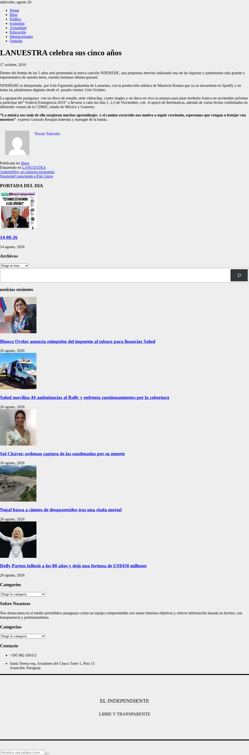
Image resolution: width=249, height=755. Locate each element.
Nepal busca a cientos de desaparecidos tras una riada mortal (61, 509)
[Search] (239, 275)
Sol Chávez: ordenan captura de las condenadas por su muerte (62, 453)
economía (17, 23)
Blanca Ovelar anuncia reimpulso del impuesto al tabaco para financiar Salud (77, 341)
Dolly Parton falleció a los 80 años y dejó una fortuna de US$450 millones (73, 565)
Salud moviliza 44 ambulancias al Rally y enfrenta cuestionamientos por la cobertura (84, 397)
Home (14, 10)
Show (25, 163)
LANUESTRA (34, 167)
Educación (18, 32)
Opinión (16, 41)
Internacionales (21, 36)
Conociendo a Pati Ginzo (26, 176)
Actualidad (18, 28)
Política (15, 19)
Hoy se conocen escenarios (27, 172)
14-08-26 (9, 237)
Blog (13, 15)
